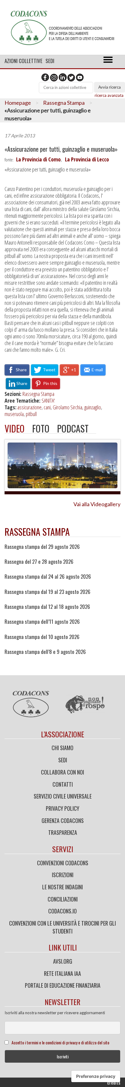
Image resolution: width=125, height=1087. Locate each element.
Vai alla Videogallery (96, 504)
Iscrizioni (62, 875)
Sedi (50, 61)
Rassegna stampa (37, 531)
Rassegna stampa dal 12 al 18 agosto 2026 (47, 606)
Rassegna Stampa (64, 102)
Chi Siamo (62, 748)
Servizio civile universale (63, 796)
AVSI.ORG (62, 961)
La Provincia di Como (38, 159)
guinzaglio (92, 407)
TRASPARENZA (62, 832)
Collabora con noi (62, 772)
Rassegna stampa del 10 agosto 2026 (42, 637)
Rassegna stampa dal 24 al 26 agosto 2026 (48, 576)
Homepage (18, 102)
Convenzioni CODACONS (62, 863)
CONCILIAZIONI (63, 899)
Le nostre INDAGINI (62, 887)
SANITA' (48, 400)
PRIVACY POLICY (62, 808)
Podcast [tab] (73, 428)
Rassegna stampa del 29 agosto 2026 (42, 546)
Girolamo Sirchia (67, 407)
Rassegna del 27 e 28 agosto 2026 (39, 561)
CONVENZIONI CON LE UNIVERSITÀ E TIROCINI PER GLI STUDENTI (62, 927)
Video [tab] (15, 428)
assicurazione (29, 407)
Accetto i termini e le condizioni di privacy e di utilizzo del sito (60, 1042)
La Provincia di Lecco (87, 159)
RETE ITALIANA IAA (62, 973)
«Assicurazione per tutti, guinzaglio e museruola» (61, 149)
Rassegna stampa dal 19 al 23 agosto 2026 (47, 591)
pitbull (31, 414)
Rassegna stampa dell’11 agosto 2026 (42, 621)
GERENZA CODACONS (63, 820)
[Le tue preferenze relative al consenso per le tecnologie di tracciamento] (95, 1076)
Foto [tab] (40, 428)
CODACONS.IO (62, 911)
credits (113, 1082)
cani (47, 407)
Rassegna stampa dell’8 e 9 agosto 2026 (45, 651)
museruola (14, 414)
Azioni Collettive (23, 61)
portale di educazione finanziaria (62, 985)
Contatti (62, 784)
